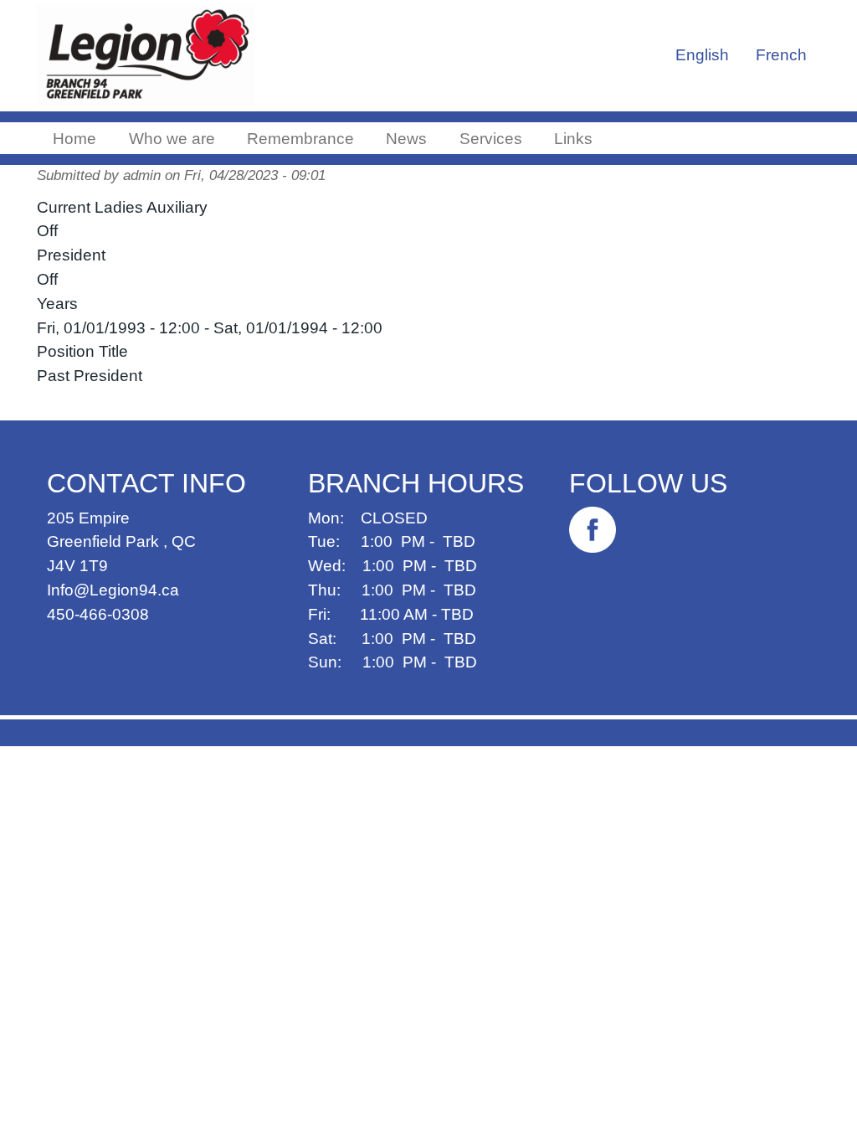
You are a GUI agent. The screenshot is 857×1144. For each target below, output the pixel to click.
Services (490, 138)
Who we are (172, 138)
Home (74, 138)
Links (573, 138)
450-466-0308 (98, 614)
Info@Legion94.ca (113, 590)
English (702, 55)
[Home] (156, 55)
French (781, 55)
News (406, 138)
